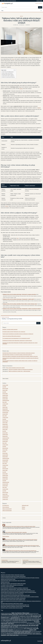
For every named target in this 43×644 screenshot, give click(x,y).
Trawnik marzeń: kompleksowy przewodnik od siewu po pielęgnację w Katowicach (18, 333)
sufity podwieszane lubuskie (19, 628)
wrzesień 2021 (5, 439)
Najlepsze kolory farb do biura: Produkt (8, 579)
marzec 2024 (5, 407)
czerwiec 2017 (5, 499)
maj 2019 (4, 480)
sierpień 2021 (5, 441)
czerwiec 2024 (5, 403)
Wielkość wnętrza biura (5, 582)
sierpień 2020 (5, 461)
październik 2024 (6, 400)
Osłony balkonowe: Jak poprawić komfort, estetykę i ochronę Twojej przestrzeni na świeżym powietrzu (20, 596)
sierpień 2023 (5, 414)
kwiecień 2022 (5, 427)
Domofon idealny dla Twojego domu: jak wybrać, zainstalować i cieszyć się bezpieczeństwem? (18, 592)
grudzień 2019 (5, 475)
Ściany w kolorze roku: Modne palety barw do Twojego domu (12, 593)
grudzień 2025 (5, 395)
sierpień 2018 (5, 485)
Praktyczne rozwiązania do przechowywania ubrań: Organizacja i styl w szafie (15, 595)
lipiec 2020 (5, 463)
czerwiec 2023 (5, 417)
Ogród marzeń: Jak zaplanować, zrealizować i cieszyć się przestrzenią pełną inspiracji (21, 539)
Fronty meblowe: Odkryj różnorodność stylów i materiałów (16, 532)
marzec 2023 (5, 422)
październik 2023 (6, 410)
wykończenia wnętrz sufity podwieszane (32, 633)
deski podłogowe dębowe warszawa (7, 616)
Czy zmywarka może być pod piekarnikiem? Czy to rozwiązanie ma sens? (16, 338)
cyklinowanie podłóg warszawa (26, 614)
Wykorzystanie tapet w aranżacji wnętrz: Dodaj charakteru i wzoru (13, 599)
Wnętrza (23, 507)
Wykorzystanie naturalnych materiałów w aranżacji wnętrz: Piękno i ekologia (15, 606)
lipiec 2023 (5, 415)
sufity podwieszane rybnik (30, 628)
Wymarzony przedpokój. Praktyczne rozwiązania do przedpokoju (21, 369)
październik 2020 (6, 458)
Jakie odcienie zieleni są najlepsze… (8, 75)
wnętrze (39, 107)
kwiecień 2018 (5, 492)
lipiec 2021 (5, 443)
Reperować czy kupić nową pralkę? (7, 586)
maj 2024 (4, 405)
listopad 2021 (5, 436)
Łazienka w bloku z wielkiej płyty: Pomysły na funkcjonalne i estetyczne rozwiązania (10, 561)
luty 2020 (4, 472)
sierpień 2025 (5, 398)
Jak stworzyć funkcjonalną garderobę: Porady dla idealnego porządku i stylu (15, 604)
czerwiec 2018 (5, 489)
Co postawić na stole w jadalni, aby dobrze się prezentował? (12, 585)
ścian (13, 59)
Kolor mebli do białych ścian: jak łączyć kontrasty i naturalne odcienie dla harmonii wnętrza (22, 545)
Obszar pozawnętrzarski (7, 508)
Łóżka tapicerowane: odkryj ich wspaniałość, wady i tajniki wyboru (13, 580)
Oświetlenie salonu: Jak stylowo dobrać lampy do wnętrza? (12, 607)
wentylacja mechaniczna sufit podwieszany (19, 631)
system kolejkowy (6, 536)
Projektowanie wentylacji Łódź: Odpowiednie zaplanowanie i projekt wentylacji (17, 340)
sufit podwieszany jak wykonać (27, 625)
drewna (6, 206)
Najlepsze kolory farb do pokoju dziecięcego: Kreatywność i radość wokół (18, 299)
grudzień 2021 (5, 434)
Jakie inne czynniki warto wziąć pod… (8, 77)
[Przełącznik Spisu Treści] (14, 70)
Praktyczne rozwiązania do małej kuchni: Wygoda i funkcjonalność (13, 576)
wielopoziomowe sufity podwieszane (7, 632)
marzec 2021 (5, 449)
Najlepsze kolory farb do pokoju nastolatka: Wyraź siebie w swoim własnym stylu (20, 303)
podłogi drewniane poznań (29, 620)
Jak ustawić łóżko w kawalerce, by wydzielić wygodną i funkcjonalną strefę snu (17, 354)
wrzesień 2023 (5, 412)
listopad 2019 (5, 477)
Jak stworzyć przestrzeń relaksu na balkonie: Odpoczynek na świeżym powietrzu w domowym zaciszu (32, 562)
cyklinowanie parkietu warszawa (9, 614)
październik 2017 (6, 495)
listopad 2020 (5, 456)
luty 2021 (4, 451)
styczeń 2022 (5, 432)
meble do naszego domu (15, 619)
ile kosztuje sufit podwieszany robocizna (21, 616)
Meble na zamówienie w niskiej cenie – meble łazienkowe (19, 371)
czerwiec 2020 (5, 465)
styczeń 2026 (5, 393)
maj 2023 (4, 419)
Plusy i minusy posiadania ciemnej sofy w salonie (15, 367)
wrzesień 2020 (5, 460)
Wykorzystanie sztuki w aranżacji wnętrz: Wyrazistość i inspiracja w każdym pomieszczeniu (18, 590)
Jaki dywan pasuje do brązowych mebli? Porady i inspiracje (12, 603)
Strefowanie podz (25, 505)
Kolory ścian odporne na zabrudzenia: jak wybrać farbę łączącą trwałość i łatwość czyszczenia (20, 356)
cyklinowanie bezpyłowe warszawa (34, 613)
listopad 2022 (5, 424)
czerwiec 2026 (5, 385)
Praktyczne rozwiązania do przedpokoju (16, 622)
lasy (18, 238)
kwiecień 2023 (5, 420)
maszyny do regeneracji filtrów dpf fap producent (12, 336)
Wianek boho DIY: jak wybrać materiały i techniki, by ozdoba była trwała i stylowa (20, 526)
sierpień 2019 (5, 478)
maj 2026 (4, 386)
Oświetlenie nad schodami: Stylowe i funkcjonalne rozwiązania (12, 574)
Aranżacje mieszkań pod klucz (6, 613)
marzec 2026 (5, 390)
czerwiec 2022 (5, 426)
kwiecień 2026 (5, 388)
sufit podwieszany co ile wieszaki (10, 625)
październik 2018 (6, 482)
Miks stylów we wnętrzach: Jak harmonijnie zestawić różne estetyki (13, 583)
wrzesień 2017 (5, 497)
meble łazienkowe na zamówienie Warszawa (13, 620)
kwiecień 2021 (5, 448)
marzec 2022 (5, 429)
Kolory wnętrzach (6, 507)
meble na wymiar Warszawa (26, 619)
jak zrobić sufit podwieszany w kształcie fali (29, 617)
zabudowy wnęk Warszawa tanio (10, 635)
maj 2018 (4, 490)
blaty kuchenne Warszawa (20, 613)
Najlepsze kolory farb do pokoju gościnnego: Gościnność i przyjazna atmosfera (19, 294)
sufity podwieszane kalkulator (12, 628)
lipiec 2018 (5, 487)
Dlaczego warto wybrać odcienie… (8, 74)
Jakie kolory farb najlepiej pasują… (8, 71)
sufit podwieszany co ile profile (34, 623)
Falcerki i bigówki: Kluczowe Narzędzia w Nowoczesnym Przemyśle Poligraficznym (20, 550)
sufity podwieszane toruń (17, 629)
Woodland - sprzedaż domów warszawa (10, 329)
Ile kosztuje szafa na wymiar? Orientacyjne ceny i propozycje (14, 331)
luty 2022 (4, 431)
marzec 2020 (5, 470)
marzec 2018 (5, 494)
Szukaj (40, 7)
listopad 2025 (5, 397)
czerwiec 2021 (5, 444)
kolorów (21, 88)
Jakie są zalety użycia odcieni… (7, 73)
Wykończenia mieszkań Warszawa (15, 633)
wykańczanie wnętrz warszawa (21, 632)
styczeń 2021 (5, 453)
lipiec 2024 (5, 402)
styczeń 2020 (5, 473)
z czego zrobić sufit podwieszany (23, 635)
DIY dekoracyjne (6, 505)
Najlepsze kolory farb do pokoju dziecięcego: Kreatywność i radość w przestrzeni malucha (22, 308)
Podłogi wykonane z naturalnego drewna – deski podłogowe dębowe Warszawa (16, 589)
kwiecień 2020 (5, 468)
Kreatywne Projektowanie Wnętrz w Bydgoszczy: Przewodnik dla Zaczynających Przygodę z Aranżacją (20, 577)
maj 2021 (4, 446)
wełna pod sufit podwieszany (36, 631)
